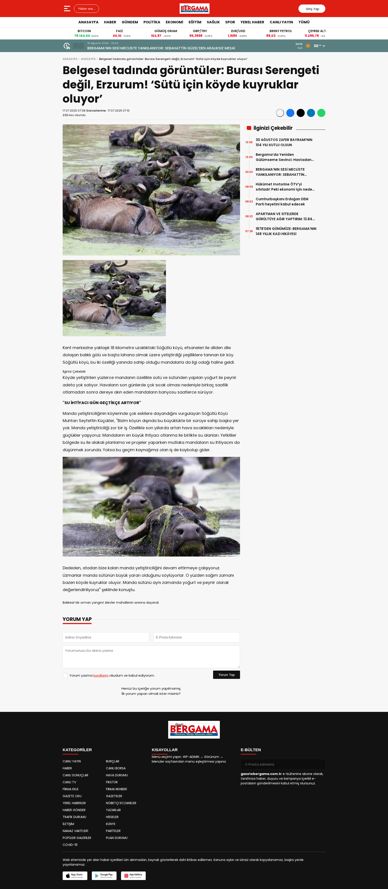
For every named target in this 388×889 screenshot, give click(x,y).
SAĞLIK (213, 22)
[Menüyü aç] (68, 8)
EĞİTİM (195, 22)
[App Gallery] (133, 875)
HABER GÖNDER (74, 810)
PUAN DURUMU (117, 838)
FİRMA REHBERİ (116, 789)
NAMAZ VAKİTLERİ (75, 831)
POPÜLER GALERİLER (77, 838)
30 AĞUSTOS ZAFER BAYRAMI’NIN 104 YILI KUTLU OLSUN (284, 142)
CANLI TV (69, 782)
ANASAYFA (88, 22)
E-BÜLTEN (251, 750)
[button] (75, 46)
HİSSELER (112, 817)
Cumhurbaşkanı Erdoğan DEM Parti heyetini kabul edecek (282, 202)
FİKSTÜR (112, 782)
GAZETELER (114, 796)
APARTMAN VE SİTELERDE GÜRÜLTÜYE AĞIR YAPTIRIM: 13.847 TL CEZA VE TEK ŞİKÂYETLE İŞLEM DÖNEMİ (285, 216)
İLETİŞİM (68, 824)
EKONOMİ (174, 22)
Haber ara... (86, 8)
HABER (110, 22)
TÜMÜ (304, 22)
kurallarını (100, 675)
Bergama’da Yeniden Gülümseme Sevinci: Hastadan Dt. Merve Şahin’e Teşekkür (283, 157)
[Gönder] (320, 764)
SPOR (230, 22)
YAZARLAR (113, 810)
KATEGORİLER (77, 750)
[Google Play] (104, 875)
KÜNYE (110, 824)
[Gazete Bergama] (194, 8)
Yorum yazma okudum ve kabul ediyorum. (112, 675)
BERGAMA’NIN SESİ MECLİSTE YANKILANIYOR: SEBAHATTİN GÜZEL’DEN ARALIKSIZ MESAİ (161, 48)
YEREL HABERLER (74, 803)
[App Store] (75, 875)
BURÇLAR (112, 761)
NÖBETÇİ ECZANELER (121, 803)
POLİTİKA (151, 22)
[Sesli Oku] (280, 113)
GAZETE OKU (72, 796)
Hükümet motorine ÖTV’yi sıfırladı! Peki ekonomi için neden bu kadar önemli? (285, 187)
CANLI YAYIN (281, 22)
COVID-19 (70, 845)
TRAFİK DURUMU (74, 817)
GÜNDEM (130, 22)
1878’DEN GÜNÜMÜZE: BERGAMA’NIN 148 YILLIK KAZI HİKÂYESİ (286, 231)
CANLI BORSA (116, 768)
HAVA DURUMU (117, 775)
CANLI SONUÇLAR (75, 775)
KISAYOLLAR (165, 750)
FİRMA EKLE (71, 789)
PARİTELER (113, 831)
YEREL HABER (252, 22)
